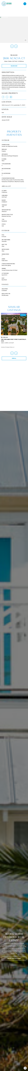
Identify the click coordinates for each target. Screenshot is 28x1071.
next (16, 46)
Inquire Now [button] (14, 66)
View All (14, 358)
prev (12, 46)
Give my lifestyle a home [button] (14, 958)
